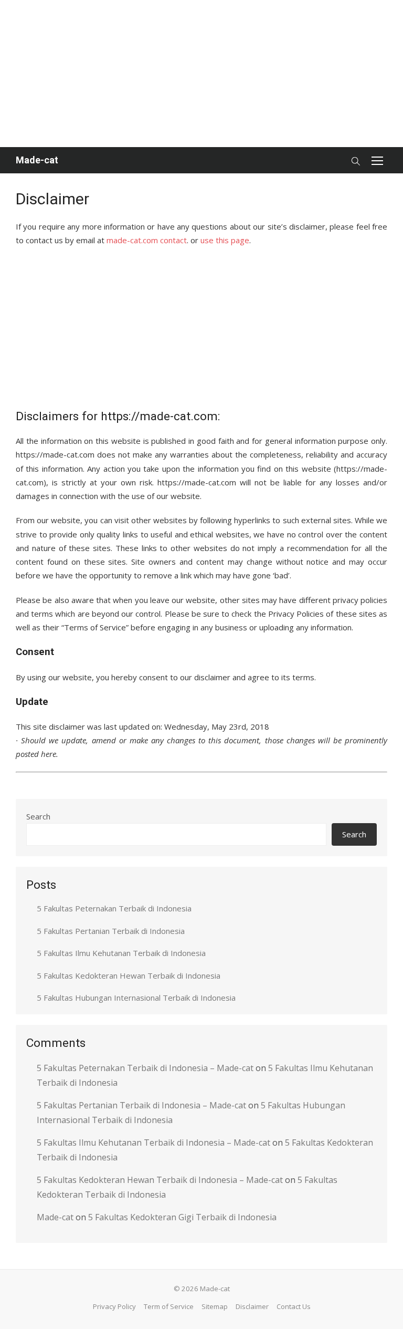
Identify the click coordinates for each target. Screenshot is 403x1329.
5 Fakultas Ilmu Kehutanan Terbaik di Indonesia (121, 953)
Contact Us (294, 1306)
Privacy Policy (114, 1306)
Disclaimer (252, 1306)
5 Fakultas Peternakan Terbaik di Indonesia (114, 908)
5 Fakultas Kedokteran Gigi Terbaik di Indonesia (182, 1217)
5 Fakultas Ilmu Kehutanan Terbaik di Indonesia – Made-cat (153, 1142)
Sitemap (215, 1306)
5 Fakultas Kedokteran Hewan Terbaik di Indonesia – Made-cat (160, 1180)
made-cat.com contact (147, 240)
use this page (224, 240)
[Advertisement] (201, 73)
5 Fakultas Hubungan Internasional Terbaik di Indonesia (136, 997)
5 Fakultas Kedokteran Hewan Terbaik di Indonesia (128, 975)
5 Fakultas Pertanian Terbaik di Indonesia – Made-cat (141, 1105)
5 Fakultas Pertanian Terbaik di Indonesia (111, 931)
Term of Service (169, 1306)
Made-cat (37, 159)
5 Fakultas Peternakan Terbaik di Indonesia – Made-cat (145, 1068)
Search (38, 816)
